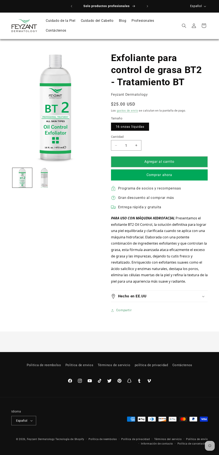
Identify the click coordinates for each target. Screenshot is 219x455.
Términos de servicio (114, 365)
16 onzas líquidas (130, 127)
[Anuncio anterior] (71, 6)
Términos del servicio (168, 439)
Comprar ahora (159, 175)
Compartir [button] (124, 310)
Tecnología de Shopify (69, 439)
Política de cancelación (193, 443)
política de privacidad (151, 365)
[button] (184, 26)
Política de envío (197, 439)
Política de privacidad (135, 439)
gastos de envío (127, 110)
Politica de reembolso (44, 365)
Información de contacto (157, 443)
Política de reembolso (103, 439)
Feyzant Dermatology (41, 439)
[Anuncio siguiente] (147, 6)
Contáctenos (182, 365)
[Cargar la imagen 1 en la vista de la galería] (22, 178)
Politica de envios (79, 365)
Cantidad (117, 136)
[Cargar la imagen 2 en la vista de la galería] (44, 178)
